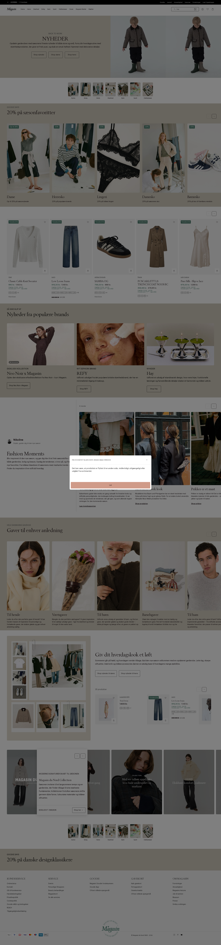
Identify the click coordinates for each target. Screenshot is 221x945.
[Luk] (146, 460)
